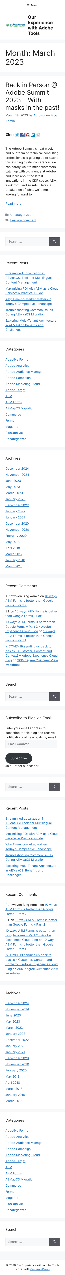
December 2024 (17, 468)
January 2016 (15, 560)
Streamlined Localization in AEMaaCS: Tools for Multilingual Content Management (28, 277)
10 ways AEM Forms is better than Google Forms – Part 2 (31, 600)
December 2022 (17, 505)
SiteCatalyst (14, 433)
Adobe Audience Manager (24, 371)
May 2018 (12, 542)
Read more (13, 203)
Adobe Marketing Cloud (22, 384)
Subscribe (18, 758)
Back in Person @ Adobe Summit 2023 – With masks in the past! (32, 96)
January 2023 (15, 499)
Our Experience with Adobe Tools (40, 25)
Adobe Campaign (18, 378)
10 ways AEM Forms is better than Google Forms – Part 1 (30, 635)
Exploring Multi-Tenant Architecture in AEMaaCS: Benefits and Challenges (31, 325)
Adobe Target (15, 390)
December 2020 (17, 523)
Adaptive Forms (16, 359)
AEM (8, 396)
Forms (9, 420)
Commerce (13, 414)
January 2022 (15, 511)
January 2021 (15, 517)
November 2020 (17, 529)
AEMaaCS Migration (19, 408)
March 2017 (13, 554)
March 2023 (14, 493)
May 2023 (12, 487)
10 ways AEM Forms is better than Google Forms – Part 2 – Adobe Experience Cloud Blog (30, 626)
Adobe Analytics (17, 365)
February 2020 (16, 536)
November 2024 (17, 474)
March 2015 (13, 566)
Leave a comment (23, 220)
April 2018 (12, 548)
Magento (11, 426)
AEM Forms (13, 402)
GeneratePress (40, 1269)
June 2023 (13, 481)
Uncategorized (21, 214)
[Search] (54, 241)
